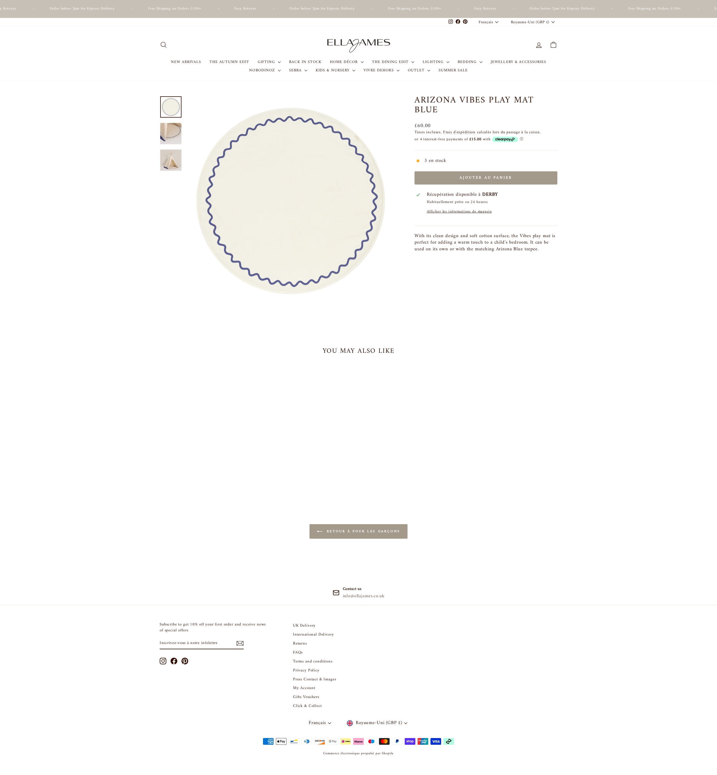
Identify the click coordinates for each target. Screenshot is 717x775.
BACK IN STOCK (305, 62)
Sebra (296, 70)
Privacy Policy (306, 670)
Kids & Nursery (333, 70)
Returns (300, 643)
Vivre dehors (379, 70)
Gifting (267, 62)
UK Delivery (304, 625)
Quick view (207, 456)
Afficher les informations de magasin (459, 211)
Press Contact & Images (314, 679)
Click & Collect (307, 705)
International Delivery (313, 634)
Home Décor (344, 62)
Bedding (468, 62)
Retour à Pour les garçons (362, 531)
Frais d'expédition (459, 132)
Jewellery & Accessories (518, 62)
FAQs (298, 652)
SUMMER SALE (453, 70)
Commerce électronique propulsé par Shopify (358, 754)
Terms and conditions (312, 661)
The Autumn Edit (229, 62)
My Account (304, 688)
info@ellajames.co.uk (364, 596)
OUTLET (417, 70)
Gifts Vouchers (306, 697)
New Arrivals (186, 62)
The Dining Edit (391, 62)
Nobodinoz (262, 70)
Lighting (434, 62)
